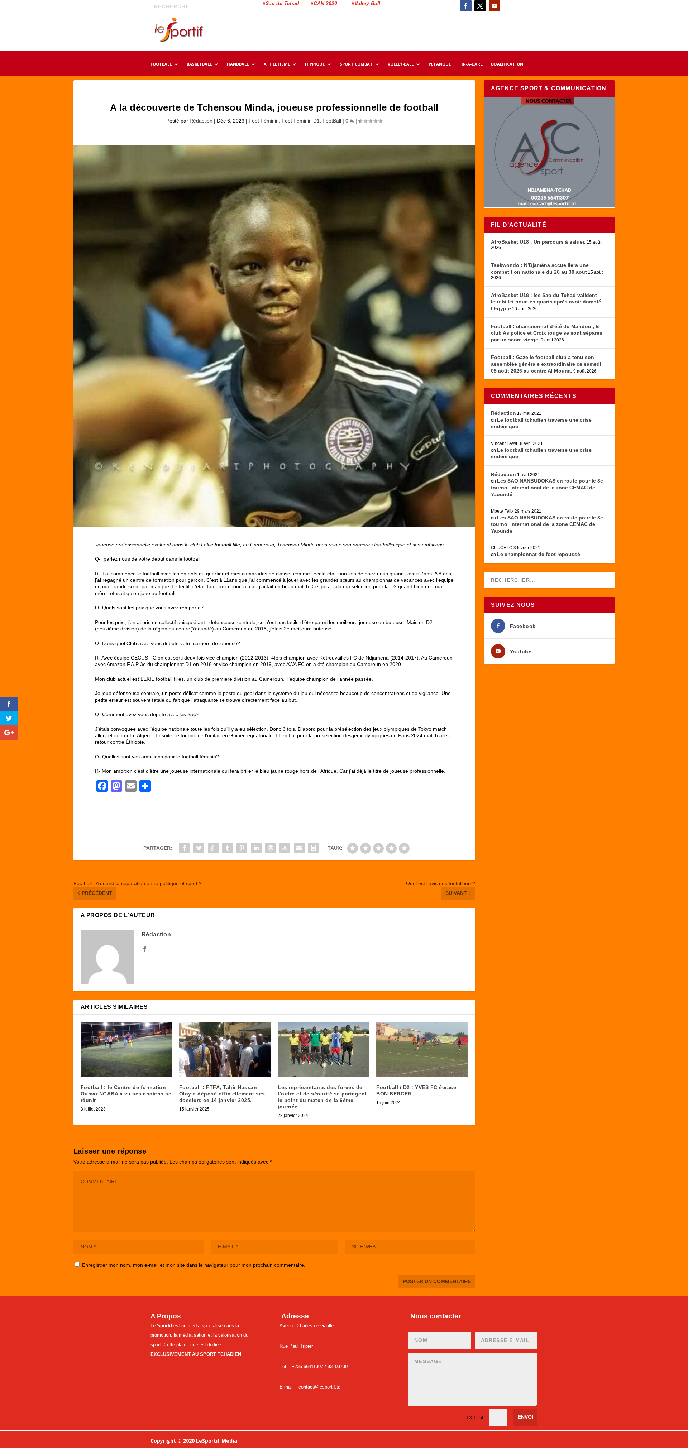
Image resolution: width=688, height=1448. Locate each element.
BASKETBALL (199, 64)
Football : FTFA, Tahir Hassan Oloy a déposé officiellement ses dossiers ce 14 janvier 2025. (222, 1093)
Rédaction (201, 121)
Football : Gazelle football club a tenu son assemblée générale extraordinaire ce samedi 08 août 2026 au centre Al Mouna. (546, 363)
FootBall (331, 121)
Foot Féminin (264, 121)
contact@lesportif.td (319, 1387)
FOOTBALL (161, 64)
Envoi (525, 1417)
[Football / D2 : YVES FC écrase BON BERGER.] (422, 1049)
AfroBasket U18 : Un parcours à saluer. (538, 242)
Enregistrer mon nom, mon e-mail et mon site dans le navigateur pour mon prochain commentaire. (193, 1265)
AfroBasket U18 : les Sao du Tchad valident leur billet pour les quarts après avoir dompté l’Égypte (546, 301)
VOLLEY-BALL (401, 64)
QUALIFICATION (507, 64)
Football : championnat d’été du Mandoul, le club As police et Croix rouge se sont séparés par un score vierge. (546, 332)
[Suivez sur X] (480, 5)
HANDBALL (238, 64)
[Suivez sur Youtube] (494, 5)
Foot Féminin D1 (301, 121)
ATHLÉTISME (277, 64)
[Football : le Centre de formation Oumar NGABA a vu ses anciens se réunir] (126, 1049)
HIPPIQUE (315, 64)
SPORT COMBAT (356, 64)
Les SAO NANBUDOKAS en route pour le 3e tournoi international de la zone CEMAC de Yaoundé (547, 487)
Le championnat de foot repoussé (538, 554)
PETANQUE (440, 64)
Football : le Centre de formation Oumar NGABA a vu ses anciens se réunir (126, 1093)
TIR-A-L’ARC (471, 64)
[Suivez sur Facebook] (466, 5)
